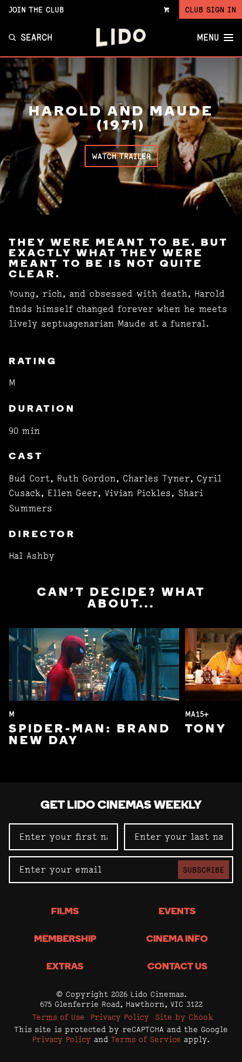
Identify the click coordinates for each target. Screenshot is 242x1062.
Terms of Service (146, 1039)
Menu (208, 37)
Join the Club (36, 9)
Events (177, 912)
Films (65, 912)
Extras (64, 967)
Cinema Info (177, 939)
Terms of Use (58, 1017)
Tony (206, 729)
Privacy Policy (119, 1017)
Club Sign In (210, 9)
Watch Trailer (121, 156)
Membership (65, 939)
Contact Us (177, 967)
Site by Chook (184, 1017)
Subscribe (203, 869)
